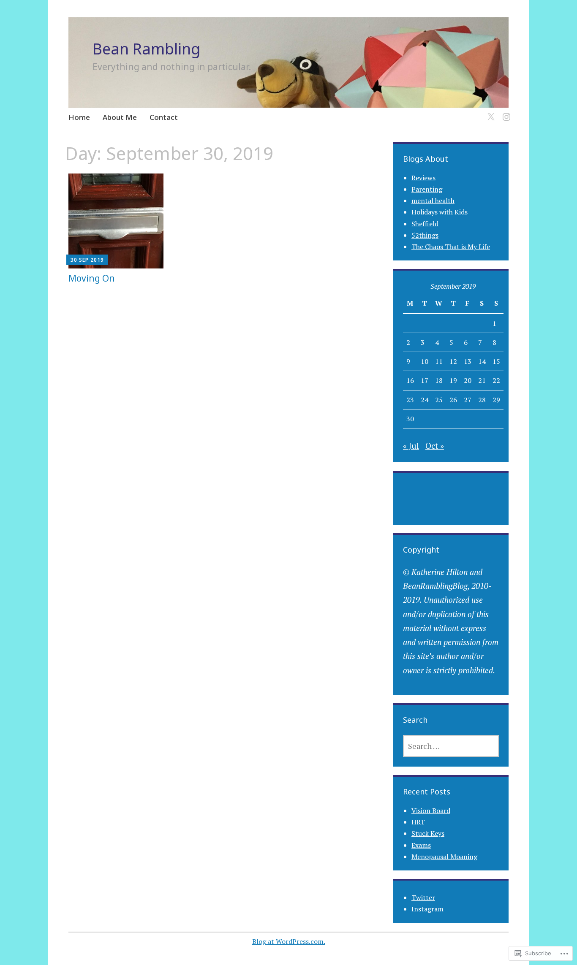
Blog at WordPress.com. (288, 941)
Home (79, 117)
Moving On (91, 278)
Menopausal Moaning (444, 856)
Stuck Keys (427, 833)
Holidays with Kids (439, 212)
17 (424, 380)
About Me (120, 117)
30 (410, 418)
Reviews (423, 177)
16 (410, 380)
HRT (418, 822)
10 (424, 361)
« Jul (411, 445)
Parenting (426, 189)
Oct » (434, 445)
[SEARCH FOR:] (451, 746)
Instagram (427, 908)
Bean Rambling (146, 48)
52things (424, 235)
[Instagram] (505, 112)
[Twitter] (489, 112)
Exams (421, 845)
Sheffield (424, 223)
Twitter (423, 897)
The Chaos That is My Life (450, 246)
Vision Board (430, 810)
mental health (433, 200)
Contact (164, 117)
